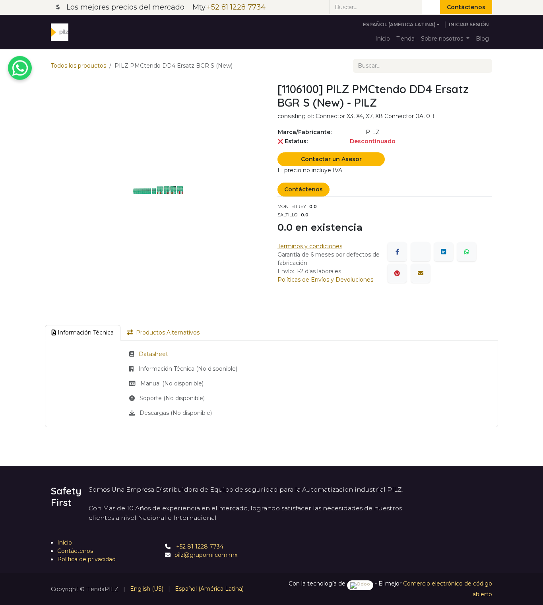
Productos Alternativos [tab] (168, 332)
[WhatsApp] (466, 251)
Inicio (64, 542)
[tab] (82, 332)
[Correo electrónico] (420, 273)
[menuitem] (382, 38)
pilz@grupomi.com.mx (206, 554)
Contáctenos (466, 7)
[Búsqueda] (431, 7)
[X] (420, 251)
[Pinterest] (397, 273)
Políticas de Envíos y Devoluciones (325, 279)
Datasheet (153, 354)
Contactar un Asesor (331, 159)
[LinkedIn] (443, 251)
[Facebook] (397, 251)
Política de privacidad (86, 559)
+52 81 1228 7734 (199, 546)
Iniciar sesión (469, 24)
